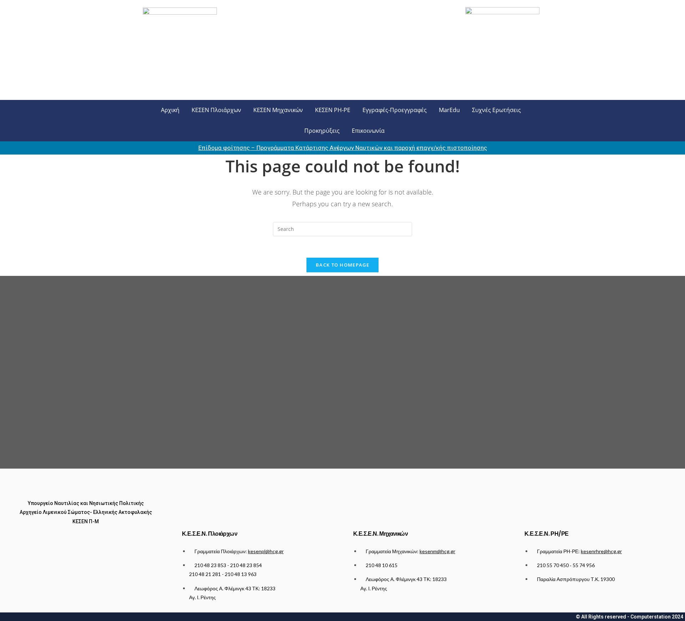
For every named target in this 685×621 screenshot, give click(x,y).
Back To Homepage (342, 265)
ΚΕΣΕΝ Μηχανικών (278, 110)
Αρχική (170, 110)
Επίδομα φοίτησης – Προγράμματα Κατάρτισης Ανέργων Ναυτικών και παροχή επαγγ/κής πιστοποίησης (342, 147)
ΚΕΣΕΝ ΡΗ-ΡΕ (332, 110)
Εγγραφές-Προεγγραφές (394, 110)
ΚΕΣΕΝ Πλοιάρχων (216, 110)
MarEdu (449, 110)
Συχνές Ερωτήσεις (496, 110)
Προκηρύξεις (322, 131)
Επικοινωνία (368, 131)
